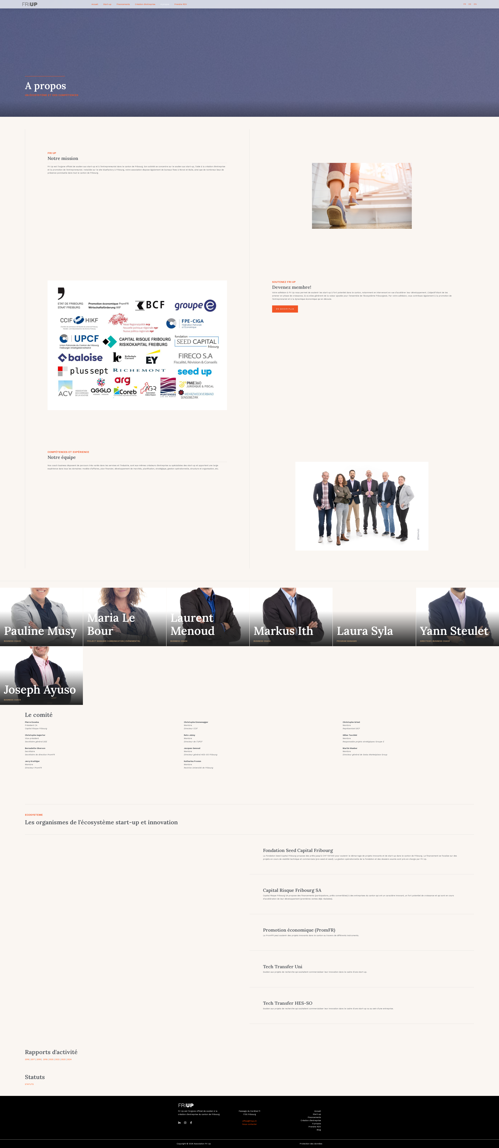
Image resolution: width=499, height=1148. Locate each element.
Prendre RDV (180, 4)
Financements (123, 4)
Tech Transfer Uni (282, 967)
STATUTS (29, 1084)
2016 (27, 1059)
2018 (39, 1059)
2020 (51, 1059)
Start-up (107, 4)
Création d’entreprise (145, 4)
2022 (57, 1059)
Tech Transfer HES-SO (287, 1003)
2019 (45, 1059)
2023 (63, 1059)
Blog (319, 1130)
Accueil (94, 4)
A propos (164, 4)
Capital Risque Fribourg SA (292, 890)
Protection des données (311, 1144)
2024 (69, 1059)
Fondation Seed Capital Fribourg (298, 850)
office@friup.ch (249, 1121)
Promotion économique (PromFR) (299, 930)
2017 (33, 1059)
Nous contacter (249, 1124)
